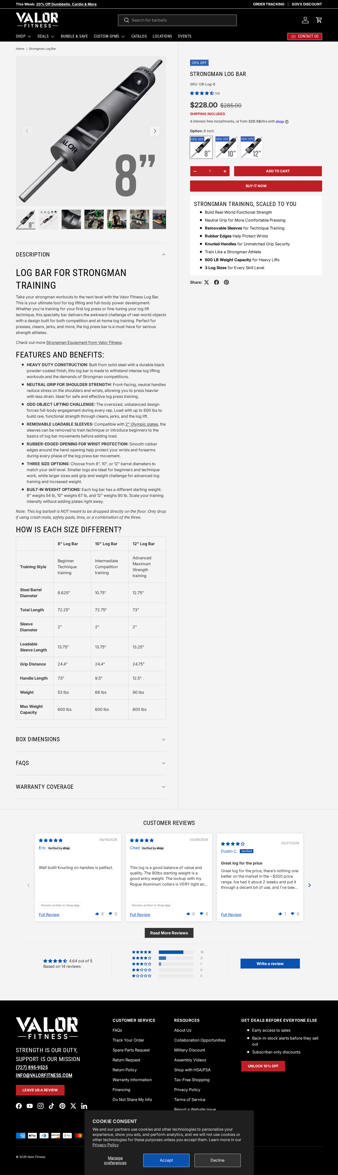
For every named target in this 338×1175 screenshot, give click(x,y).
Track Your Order (128, 1040)
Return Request (126, 1059)
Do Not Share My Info (132, 1099)
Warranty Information (132, 1079)
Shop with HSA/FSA (192, 1069)
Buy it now (256, 186)
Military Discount (189, 1049)
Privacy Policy (106, 1144)
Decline (217, 1160)
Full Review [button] (49, 914)
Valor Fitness (36, 1157)
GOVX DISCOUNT (307, 4)
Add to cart (278, 171)
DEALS (43, 36)
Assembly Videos (190, 1059)
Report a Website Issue (195, 1109)
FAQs (117, 1030)
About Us (182, 1030)
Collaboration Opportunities (199, 1040)
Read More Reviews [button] (169, 932)
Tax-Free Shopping (192, 1079)
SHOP (20, 36)
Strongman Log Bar (42, 49)
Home (20, 49)
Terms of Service (189, 1099)
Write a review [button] (270, 963)
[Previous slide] (28, 885)
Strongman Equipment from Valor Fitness (84, 342)
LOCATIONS (162, 36)
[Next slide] (310, 885)
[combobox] (177, 20)
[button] (319, 20)
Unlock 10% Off (263, 1066)
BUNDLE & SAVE (74, 36)
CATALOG (139, 36)
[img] (51, 840)
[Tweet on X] (207, 282)
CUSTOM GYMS (106, 36)
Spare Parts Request (131, 1049)
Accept (166, 1160)
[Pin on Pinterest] (226, 282)
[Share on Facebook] (216, 282)
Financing (121, 1089)
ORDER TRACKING (269, 4)
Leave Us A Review (40, 1090)
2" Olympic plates (141, 424)
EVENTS (185, 36)
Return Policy (125, 1069)
